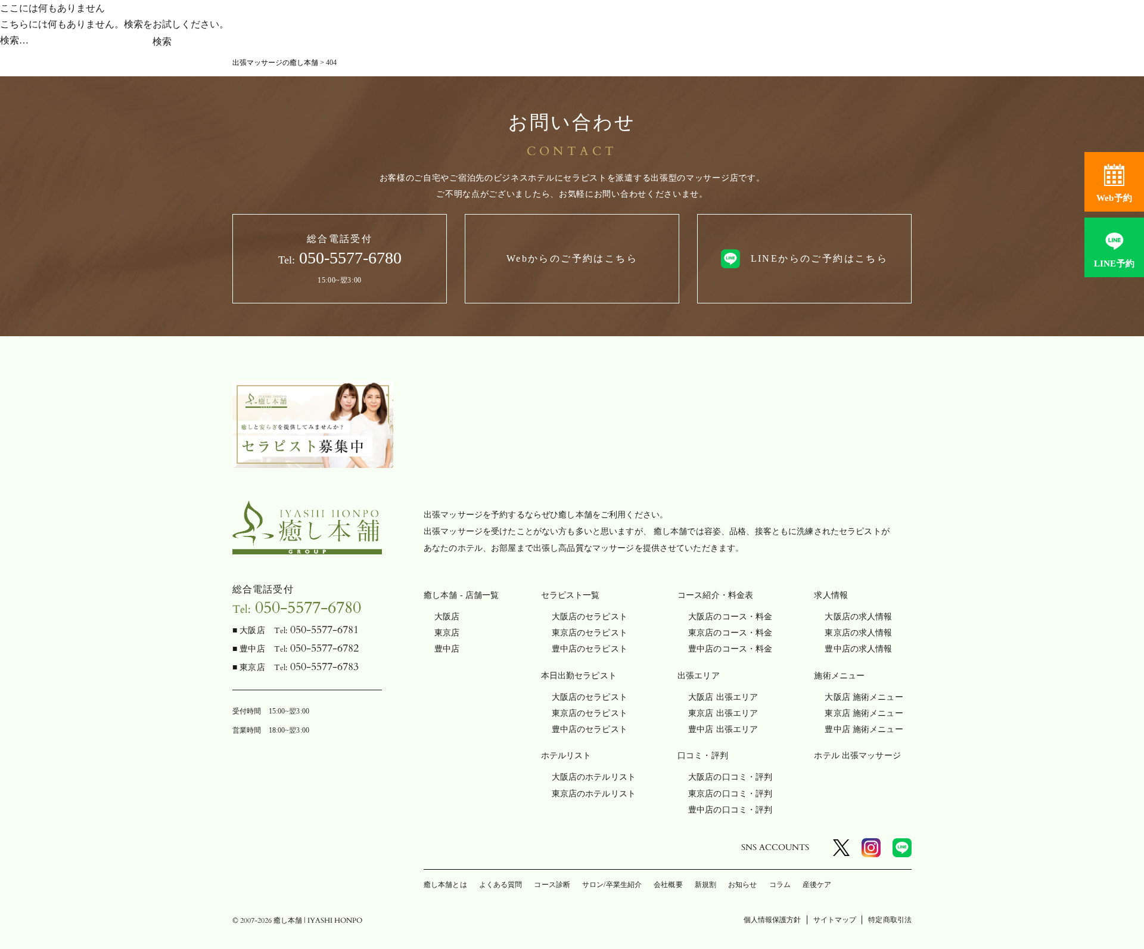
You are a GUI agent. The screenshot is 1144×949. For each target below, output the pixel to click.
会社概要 (668, 884)
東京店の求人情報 (858, 632)
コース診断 (552, 884)
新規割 (705, 884)
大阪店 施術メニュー (864, 697)
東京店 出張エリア (723, 713)
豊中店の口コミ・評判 (730, 809)
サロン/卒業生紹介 (612, 884)
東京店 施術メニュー (864, 713)
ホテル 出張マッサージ (857, 755)
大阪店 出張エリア (723, 697)
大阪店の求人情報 (858, 616)
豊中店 (446, 648)
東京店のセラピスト (589, 632)
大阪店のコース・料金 (730, 616)
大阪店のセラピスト (589, 616)
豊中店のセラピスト (589, 648)
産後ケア (817, 884)
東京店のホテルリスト (594, 793)
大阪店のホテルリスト (594, 777)
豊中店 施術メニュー (864, 729)
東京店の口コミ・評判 (730, 793)
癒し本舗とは (445, 884)
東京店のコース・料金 (730, 632)
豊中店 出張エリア (723, 729)
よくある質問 (501, 884)
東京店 (446, 632)
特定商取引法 (890, 920)
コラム (780, 884)
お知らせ (742, 884)
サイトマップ (835, 920)
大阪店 (446, 616)
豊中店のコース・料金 (730, 648)
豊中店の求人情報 (858, 648)
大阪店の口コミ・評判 (730, 777)
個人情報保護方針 (772, 920)
